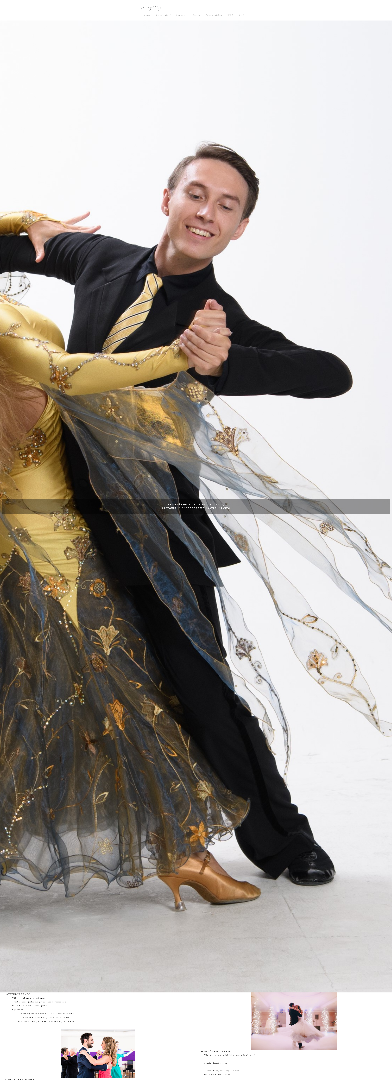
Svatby (147, 15)
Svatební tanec (182, 15)
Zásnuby (196, 15)
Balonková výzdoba (214, 15)
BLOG (230, 15)
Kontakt (242, 15)
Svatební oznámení (163, 15)
